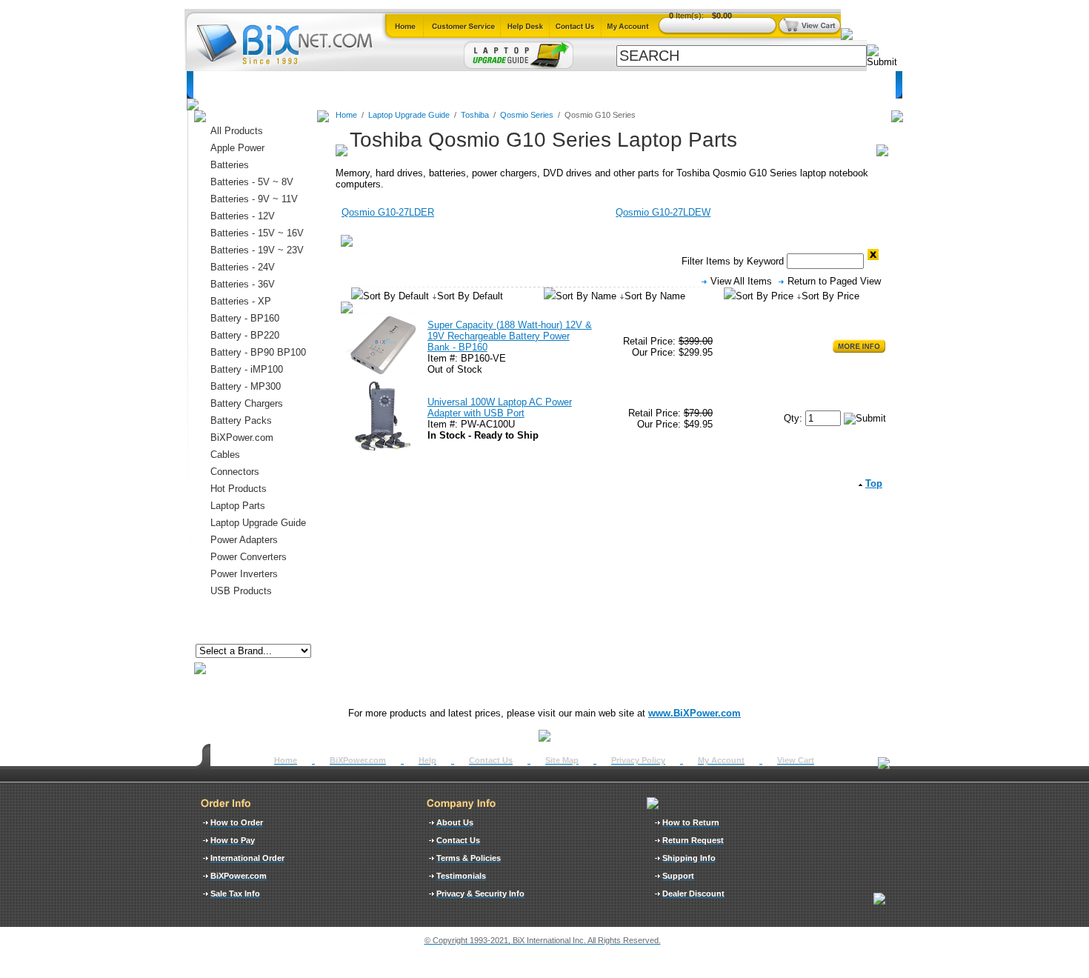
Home (215, 84)
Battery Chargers (246, 403)
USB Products (241, 590)
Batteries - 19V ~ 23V (257, 250)
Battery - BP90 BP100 (258, 352)
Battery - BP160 (244, 318)
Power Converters (248, 556)
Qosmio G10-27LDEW (663, 212)
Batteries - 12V (242, 216)
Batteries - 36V (242, 284)
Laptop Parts (237, 505)
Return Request (693, 840)
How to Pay (232, 840)
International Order (247, 858)
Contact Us (491, 760)
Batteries (266, 84)
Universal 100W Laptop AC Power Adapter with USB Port (499, 407)
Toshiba (476, 114)
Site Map (562, 760)
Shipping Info (689, 858)
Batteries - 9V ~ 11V (254, 198)
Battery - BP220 (244, 335)
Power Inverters (244, 573)
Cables (388, 84)
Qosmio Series (526, 114)
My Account (721, 760)
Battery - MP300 (245, 386)
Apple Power (237, 147)
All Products (659, 84)
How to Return (690, 822)
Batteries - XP (240, 301)
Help (427, 760)
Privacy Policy (638, 760)
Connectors (329, 84)
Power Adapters (578, 84)
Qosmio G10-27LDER (388, 212)
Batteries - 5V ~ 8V (251, 181)
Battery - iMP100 (246, 369)
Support (678, 875)
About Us (454, 822)
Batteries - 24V (242, 267)
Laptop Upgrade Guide (472, 84)
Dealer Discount (693, 893)
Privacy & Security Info (480, 893)
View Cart (795, 760)
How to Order (236, 822)
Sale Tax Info (235, 893)
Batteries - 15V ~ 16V (257, 233)
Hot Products (238, 488)
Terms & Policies (468, 858)
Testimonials (461, 875)
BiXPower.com (739, 84)
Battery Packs (241, 420)
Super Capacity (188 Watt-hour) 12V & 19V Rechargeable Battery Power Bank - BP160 (509, 336)
